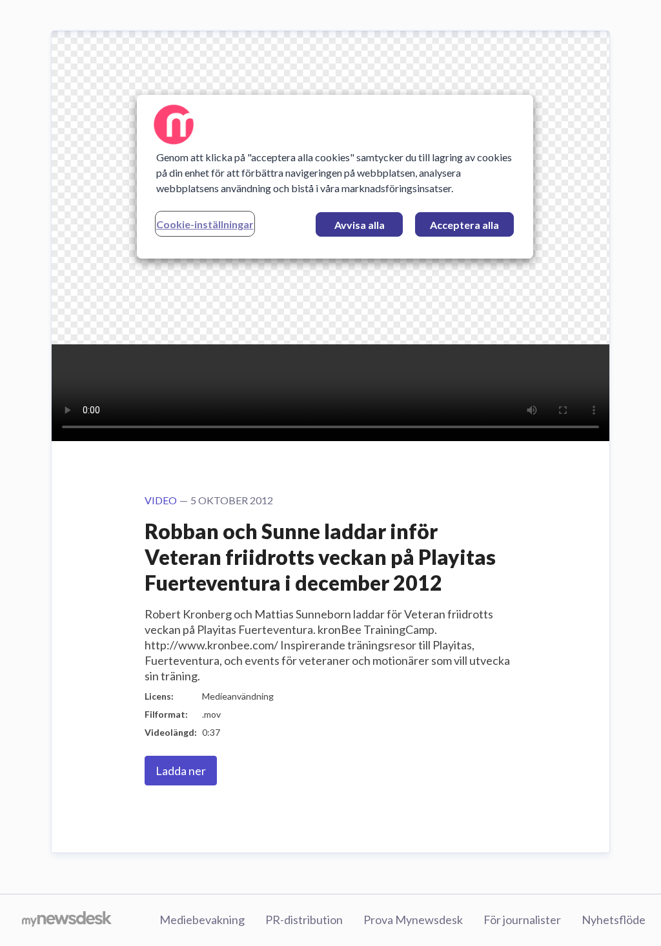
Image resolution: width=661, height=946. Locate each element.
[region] (335, 177)
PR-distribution (304, 919)
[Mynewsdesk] (66, 920)
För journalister (522, 919)
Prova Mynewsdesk (413, 919)
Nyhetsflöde (614, 919)
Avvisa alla (359, 225)
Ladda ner (181, 771)
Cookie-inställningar (205, 224)
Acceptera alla (464, 225)
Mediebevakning (202, 919)
